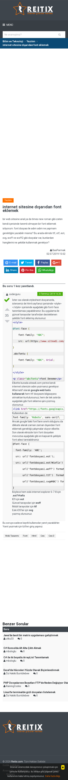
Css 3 (51, 535)
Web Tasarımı (12, 535)
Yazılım (8, 200)
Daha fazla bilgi (52, 776)
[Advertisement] (34, 84)
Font (25, 535)
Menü (9, 24)
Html (34, 535)
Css (42, 535)
